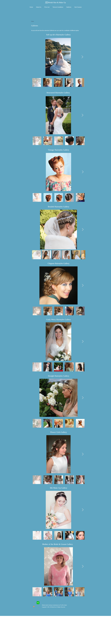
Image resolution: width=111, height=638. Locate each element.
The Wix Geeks (63, 605)
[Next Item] (82, 56)
